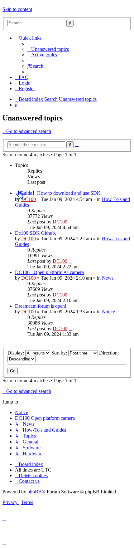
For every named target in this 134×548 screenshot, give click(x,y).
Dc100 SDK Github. (35, 233)
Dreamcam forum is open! (40, 306)
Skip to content (17, 9)
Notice (108, 311)
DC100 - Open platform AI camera (49, 272)
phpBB (34, 491)
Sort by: (59, 352)
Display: (16, 352)
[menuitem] (48, 49)
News (107, 278)
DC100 (28, 199)
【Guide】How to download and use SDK (58, 193)
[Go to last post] (70, 221)
